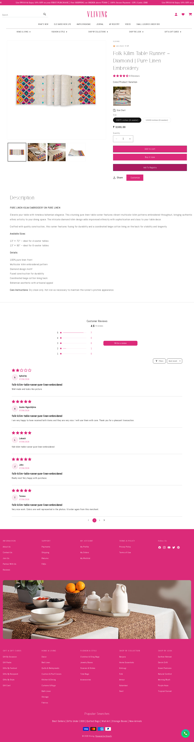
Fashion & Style (59, 32)
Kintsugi (122, 668)
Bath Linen (46, 691)
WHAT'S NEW (43, 24)
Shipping (45, 552)
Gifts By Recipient (10, 674)
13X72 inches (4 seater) (127, 120)
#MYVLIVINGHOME (84, 24)
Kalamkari (123, 685)
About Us (7, 546)
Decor (44, 656)
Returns (45, 558)
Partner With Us (9, 564)
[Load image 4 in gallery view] (76, 152)
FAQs (44, 564)
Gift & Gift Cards (173, 32)
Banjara (122, 656)
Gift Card (6, 685)
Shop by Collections (98, 32)
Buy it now (150, 157)
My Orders (84, 552)
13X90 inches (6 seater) (158, 121)
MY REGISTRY (114, 24)
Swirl (121, 691)
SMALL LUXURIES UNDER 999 (148, 24)
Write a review (120, 343)
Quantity (116, 133)
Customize (135, 177)
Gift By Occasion (10, 656)
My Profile (84, 546)
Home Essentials (126, 662)
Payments (46, 546)
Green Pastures (164, 668)
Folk (121, 674)
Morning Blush (164, 679)
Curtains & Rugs (49, 685)
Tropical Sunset (165, 691)
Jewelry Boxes (86, 662)
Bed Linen (46, 662)
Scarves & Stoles (87, 668)
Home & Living (24, 32)
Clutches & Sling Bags (90, 656)
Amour (122, 679)
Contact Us (7, 552)
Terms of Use (125, 552)
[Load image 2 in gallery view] (37, 152)
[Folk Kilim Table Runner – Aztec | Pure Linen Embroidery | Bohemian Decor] (122, 96)
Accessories (85, 679)
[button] (121, 75)
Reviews (6, 569)
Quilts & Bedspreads (50, 668)
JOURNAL (100, 24)
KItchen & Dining (49, 679)
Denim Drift (163, 662)
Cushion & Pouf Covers (51, 674)
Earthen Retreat (165, 656)
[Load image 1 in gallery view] (17, 152)
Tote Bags (84, 674)
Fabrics (45, 702)
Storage (45, 697)
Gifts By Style (8, 679)
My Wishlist (85, 558)
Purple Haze (163, 685)
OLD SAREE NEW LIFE (62, 24)
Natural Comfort (165, 674)
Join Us (6, 558)
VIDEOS (128, 24)
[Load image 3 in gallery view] (56, 152)
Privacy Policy (125, 546)
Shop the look (136, 32)
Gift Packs (7, 662)
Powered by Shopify (103, 736)
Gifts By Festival (10, 668)
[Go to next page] (105, 520)
